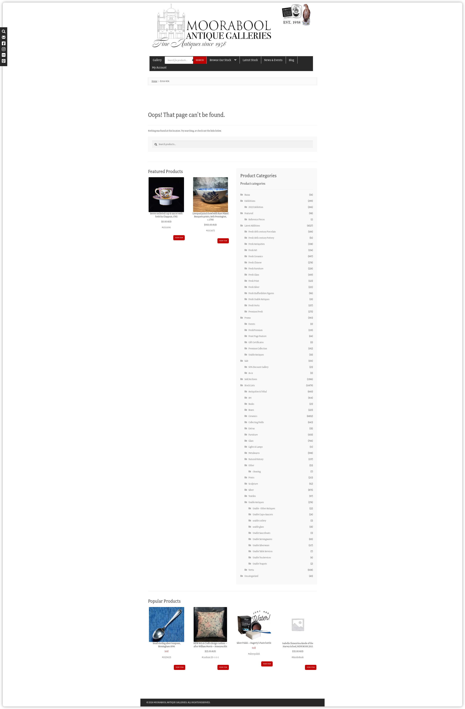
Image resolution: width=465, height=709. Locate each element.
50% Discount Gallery (258, 367)
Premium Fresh (255, 311)
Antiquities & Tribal (257, 391)
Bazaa (247, 194)
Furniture (253, 434)
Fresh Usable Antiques (258, 299)
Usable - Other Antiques (264, 508)
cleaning (257, 471)
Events (251, 324)
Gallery (157, 60)
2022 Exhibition (255, 207)
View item (179, 238)
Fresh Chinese (255, 262)
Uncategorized (251, 576)
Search (200, 60)
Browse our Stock (220, 60)
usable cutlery (259, 520)
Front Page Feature (257, 336)
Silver (251, 490)
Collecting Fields (256, 422)
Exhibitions (249, 201)
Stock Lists (249, 385)
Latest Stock (250, 60)
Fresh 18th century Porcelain (262, 231)
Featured (248, 213)
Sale (246, 360)
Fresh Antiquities (256, 244)
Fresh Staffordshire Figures (261, 293)
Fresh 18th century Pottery (261, 237)
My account (159, 67)
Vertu (251, 570)
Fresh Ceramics (255, 256)
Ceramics (252, 416)
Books (251, 404)
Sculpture (253, 483)
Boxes (251, 410)
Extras (251, 428)
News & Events (273, 60)
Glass (250, 440)
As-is (250, 373)
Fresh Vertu (254, 305)
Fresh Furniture (255, 268)
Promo (247, 317)
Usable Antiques (256, 354)
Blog (291, 60)
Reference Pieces (256, 219)
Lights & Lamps (255, 446)
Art (250, 397)
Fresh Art (252, 250)
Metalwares (254, 453)
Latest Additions (252, 225)
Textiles (252, 496)
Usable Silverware (261, 545)
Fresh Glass (253, 274)
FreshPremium (255, 330)
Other (251, 465)
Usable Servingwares (262, 539)
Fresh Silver (253, 287)
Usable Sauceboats (261, 533)
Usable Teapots (260, 563)
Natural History (255, 459)
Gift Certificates (256, 342)
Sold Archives (250, 379)
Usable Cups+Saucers (263, 514)
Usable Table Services (262, 551)
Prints (251, 477)
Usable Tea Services (262, 557)
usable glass (258, 526)
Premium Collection (257, 348)
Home (154, 81)
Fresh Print (253, 281)
